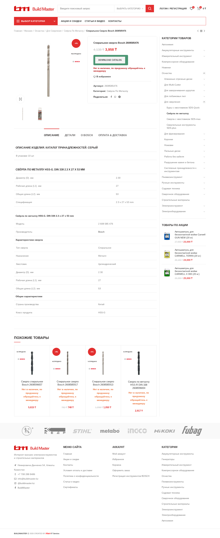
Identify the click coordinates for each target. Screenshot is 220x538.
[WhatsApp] (115, 97)
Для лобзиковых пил (175, 96)
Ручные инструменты (173, 182)
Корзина (116, 465)
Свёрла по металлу (74, 31)
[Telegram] (119, 97)
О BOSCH (87, 135)
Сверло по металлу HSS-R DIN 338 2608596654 (139, 384)
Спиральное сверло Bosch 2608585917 (68, 383)
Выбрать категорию (128, 8)
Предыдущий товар (198, 31)
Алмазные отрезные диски (178, 79)
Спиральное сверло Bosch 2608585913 (103, 383)
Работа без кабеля (174, 156)
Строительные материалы (176, 200)
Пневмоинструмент (172, 177)
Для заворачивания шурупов (179, 90)
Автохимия (167, 44)
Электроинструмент (172, 205)
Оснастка (39, 31)
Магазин (28, 31)
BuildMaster (24, 487)
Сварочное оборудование (175, 194)
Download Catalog (110, 60)
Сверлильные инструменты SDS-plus (181, 126)
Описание (51, 135)
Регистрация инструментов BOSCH (130, 476)
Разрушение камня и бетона (179, 162)
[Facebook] (111, 97)
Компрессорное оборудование (178, 61)
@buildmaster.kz (26, 483)
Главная (18, 31)
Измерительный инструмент (177, 56)
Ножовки (168, 145)
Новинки (166, 67)
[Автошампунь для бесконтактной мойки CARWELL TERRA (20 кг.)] (167, 255)
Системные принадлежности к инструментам (180, 170)
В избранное (103, 76)
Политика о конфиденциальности (81, 476)
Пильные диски (172, 151)
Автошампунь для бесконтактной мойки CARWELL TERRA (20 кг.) (188, 253)
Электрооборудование (174, 211)
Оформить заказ (121, 470)
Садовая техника (171, 188)
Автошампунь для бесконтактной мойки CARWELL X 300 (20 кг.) (187, 271)
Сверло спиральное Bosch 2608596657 (32, 383)
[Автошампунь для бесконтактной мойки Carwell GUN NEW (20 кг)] (167, 236)
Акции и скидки (71, 459)
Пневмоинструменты (173, 481)
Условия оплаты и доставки (77, 470)
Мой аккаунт (118, 453)
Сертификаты (70, 487)
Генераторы (168, 459)
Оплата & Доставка (112, 135)
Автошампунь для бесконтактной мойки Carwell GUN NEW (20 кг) (190, 234)
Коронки (168, 139)
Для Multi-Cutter (172, 84)
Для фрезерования (174, 133)
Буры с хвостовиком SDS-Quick (183, 107)
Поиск (150, 8)
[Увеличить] (20, 99)
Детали (70, 135)
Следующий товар (204, 31)
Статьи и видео (71, 481)
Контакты (68, 465)
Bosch (101, 232)
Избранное (118, 459)
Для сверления (54, 31)
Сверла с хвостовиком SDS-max (184, 119)
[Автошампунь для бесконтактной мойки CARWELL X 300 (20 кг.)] (167, 273)
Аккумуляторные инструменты (178, 50)
